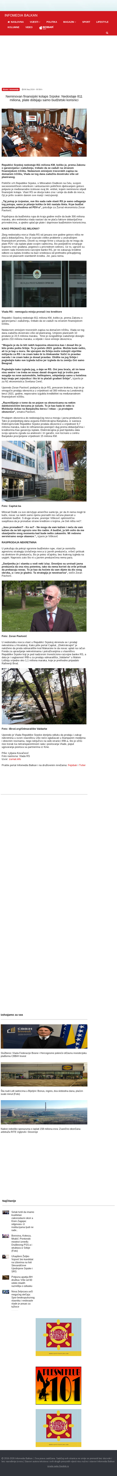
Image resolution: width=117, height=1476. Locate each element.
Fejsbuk (72, 765)
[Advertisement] (58, 58)
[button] (35, 22)
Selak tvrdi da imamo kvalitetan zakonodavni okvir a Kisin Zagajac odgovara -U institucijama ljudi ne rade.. (22, 1221)
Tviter (82, 765)
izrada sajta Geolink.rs (58, 1466)
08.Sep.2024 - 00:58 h (32, 89)
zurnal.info (15, 759)
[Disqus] (44, 886)
